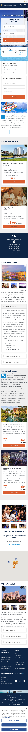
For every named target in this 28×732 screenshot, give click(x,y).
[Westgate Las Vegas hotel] (14, 594)
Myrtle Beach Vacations (6, 661)
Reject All (14, 725)
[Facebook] (16, 681)
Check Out (5, 30)
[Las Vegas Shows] (23, 285)
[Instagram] (20, 681)
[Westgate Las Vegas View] (14, 607)
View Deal (14, 182)
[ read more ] (15, 435)
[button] (14, 564)
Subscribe (14, 97)
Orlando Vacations (5, 655)
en (26, 1)
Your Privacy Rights (14, 720)
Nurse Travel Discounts (6, 683)
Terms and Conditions (20, 657)
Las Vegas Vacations (5, 659)
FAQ (16, 653)
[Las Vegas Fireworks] (14, 526)
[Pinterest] (24, 681)
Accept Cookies (14, 729)
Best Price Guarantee (19, 660)
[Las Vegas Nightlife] (5, 526)
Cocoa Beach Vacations (6, 664)
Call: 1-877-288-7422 (14, 545)
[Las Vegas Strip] (14, 273)
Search (15, 40)
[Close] (26, 708)
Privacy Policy (18, 655)
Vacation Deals (4, 686)
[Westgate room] (5, 607)
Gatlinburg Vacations (6, 657)
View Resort (14, 445)
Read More (14, 132)
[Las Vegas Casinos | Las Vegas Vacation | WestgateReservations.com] (14, 513)
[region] (14, 719)
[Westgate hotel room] (23, 607)
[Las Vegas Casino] (5, 285)
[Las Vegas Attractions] (14, 285)
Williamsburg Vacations (6, 666)
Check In (5, 23)
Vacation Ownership (19, 662)
